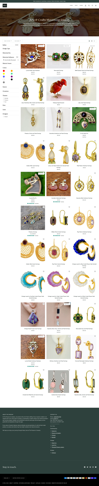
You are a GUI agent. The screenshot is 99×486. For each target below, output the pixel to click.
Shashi (6, 116)
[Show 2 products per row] (89, 41)
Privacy (33, 483)
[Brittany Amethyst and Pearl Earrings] (58, 347)
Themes (5, 95)
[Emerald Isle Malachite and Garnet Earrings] (33, 381)
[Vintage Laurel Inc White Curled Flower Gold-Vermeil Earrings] (84, 282)
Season (5, 87)
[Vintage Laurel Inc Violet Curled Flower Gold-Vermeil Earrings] (58, 282)
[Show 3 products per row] (92, 41)
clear (17, 57)
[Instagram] (93, 467)
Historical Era (6, 53)
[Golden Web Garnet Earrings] (33, 250)
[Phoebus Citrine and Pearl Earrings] (33, 119)
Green (12, 74)
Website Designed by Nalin (59, 483)
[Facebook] (84, 467)
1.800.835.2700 (57, 417)
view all (16, 44)
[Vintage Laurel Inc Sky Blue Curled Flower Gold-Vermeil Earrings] (33, 282)
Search (43, 483)
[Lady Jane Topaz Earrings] (84, 89)
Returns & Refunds (24, 483)
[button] (30, 203)
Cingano (54, 435)
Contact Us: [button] (53, 414)
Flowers (6, 100)
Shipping (16, 483)
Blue (4, 77)
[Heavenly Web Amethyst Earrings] (84, 184)
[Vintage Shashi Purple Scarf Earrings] (33, 314)
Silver (4, 82)
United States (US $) (18, 478)
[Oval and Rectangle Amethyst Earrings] (84, 347)
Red (4, 71)
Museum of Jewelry (56, 433)
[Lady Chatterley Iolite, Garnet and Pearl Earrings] (33, 89)
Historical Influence (8, 57)
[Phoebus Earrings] (33, 218)
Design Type (6, 48)
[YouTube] (95, 467)
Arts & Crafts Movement (10, 60)
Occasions (6, 91)
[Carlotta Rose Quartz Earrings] (58, 381)
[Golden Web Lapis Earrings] (33, 152)
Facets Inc (54, 431)
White (4, 79)
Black (12, 79)
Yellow (4, 74)
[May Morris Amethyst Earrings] (84, 218)
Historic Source (7, 63)
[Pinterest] (90, 467)
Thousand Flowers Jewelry (58, 447)
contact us (55, 418)
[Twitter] (87, 467)
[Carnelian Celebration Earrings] (58, 184)
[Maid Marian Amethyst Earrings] (84, 152)
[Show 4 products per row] (94, 41)
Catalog (38, 483)
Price (4, 105)
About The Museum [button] (8, 414)
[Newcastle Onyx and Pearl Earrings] (84, 314)
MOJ (5, 483)
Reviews (48, 483)
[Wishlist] (92, 5)
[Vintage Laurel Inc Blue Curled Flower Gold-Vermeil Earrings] (84, 250)
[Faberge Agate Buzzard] (58, 89)
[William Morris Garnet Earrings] (58, 218)
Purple (12, 77)
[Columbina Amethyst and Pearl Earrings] (58, 119)
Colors (5, 67)
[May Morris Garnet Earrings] (58, 250)
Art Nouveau (74, 25)
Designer (5, 114)
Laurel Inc (54, 445)
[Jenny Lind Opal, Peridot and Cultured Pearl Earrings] (58, 152)
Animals (6, 98)
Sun (5, 102)
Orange (12, 71)
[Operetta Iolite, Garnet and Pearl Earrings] (84, 381)
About (11, 483)
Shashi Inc (54, 443)
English (6, 478)
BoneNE (54, 437)
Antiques (54, 452)
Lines (4, 109)
